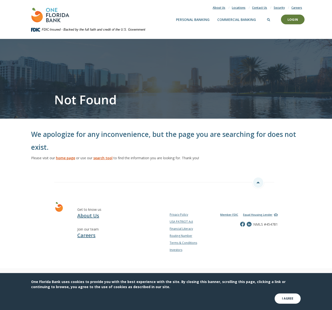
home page (65, 158)
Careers (296, 8)
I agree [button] (287, 298)
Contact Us (259, 8)
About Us (219, 8)
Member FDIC (229, 214)
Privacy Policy (179, 215)
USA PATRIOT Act (181, 222)
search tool (103, 158)
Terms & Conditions (183, 243)
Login (293, 19)
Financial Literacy (181, 229)
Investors (176, 250)
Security (279, 8)
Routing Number (181, 236)
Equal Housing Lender (257, 214)
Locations (238, 8)
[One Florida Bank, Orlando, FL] (50, 15)
